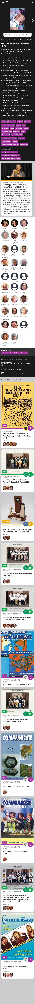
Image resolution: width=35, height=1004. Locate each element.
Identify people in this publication (10, 155)
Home (2, 39)
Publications (9, 39)
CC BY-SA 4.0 (18, 369)
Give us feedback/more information (11, 158)
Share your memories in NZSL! (9, 152)
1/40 (6, 34)
